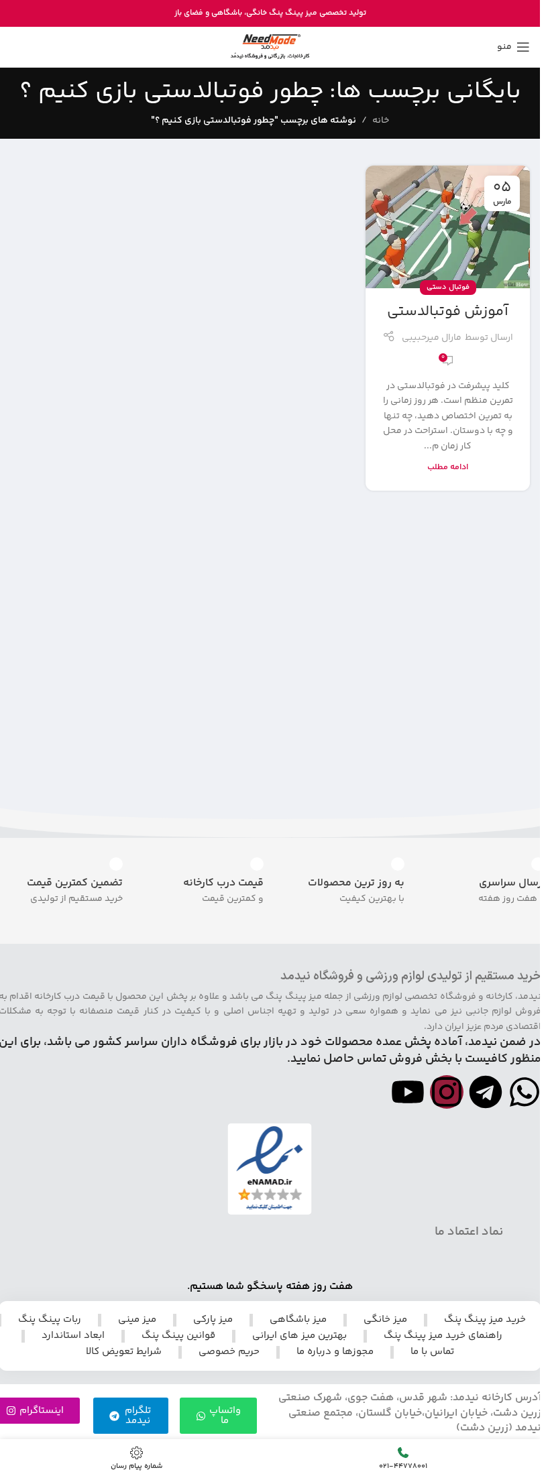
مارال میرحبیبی (431, 337)
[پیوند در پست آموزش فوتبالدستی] (448, 227)
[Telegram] (485, 1092)
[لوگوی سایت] (270, 47)
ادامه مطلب (447, 467)
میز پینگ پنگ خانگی (281, 13)
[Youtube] (408, 1092)
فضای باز (188, 13)
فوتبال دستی (448, 287)
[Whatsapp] (524, 1092)
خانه (380, 120)
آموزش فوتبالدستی (447, 311)
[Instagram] (446, 1092)
